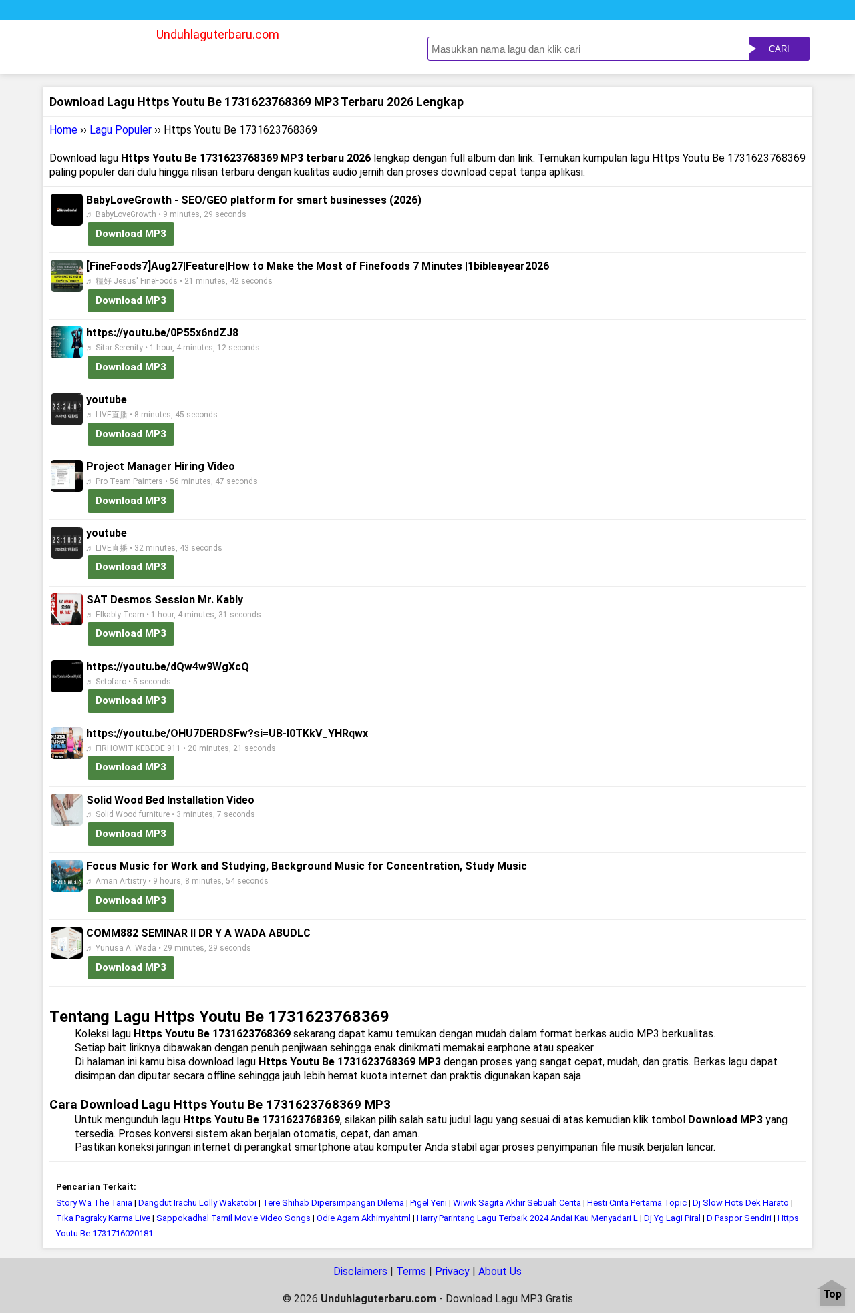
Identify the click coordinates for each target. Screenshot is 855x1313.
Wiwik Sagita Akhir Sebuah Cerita (517, 1203)
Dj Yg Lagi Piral (673, 1218)
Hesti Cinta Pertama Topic (637, 1203)
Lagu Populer (121, 129)
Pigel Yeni (428, 1203)
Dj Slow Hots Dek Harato (741, 1203)
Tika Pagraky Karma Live (103, 1218)
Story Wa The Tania (94, 1203)
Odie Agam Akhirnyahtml (364, 1218)
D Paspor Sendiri (739, 1218)
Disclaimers (360, 1271)
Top (832, 1294)
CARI (779, 49)
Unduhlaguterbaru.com (217, 34)
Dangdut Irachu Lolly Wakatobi (197, 1203)
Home (63, 129)
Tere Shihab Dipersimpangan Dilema (333, 1203)
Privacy (452, 1271)
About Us (500, 1271)
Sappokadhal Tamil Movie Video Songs (234, 1218)
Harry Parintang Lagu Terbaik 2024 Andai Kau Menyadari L (527, 1218)
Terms (411, 1271)
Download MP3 (131, 234)
